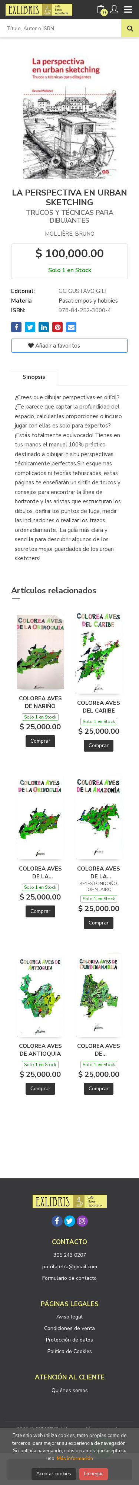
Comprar (40, 741)
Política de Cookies (69, 1351)
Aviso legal (69, 1316)
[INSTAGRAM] (82, 1221)
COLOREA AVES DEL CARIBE (98, 706)
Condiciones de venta (69, 1328)
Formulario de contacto (69, 1278)
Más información (75, 1458)
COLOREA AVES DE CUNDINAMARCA (99, 1049)
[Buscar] (130, 28)
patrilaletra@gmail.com (69, 1266)
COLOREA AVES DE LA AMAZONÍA (98, 872)
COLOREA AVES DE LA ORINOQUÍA (40, 872)
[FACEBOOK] (57, 1221)
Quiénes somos (70, 1390)
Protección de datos (69, 1339)
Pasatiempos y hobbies (88, 300)
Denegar (93, 1474)
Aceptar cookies (53, 1474)
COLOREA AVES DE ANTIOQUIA (40, 1049)
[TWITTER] (69, 1221)
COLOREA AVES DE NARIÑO (40, 702)
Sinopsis (34, 377)
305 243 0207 (69, 1255)
